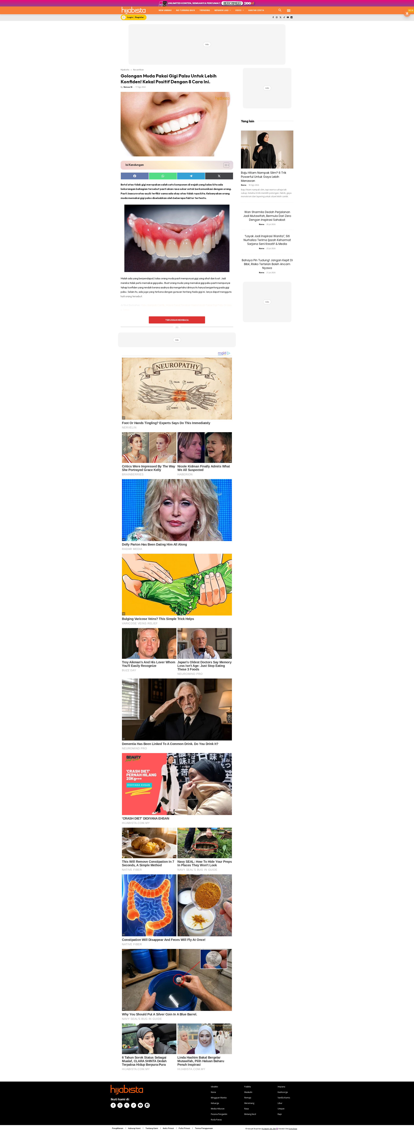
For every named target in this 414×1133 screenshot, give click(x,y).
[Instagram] (277, 17)
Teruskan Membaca (177, 320)
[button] (280, 10)
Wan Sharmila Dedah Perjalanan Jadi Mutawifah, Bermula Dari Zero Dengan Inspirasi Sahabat (267, 216)
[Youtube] (288, 17)
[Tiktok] (284, 17)
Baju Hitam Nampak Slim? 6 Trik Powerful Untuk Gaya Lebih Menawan (263, 177)
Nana (243, 185)
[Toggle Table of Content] (224, 165)
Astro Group (293, 1129)
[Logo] (134, 10)
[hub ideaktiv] (288, 8)
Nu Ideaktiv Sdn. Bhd (269, 1129)
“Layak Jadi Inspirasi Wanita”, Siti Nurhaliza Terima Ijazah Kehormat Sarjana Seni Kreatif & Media (267, 240)
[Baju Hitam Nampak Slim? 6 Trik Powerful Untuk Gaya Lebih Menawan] (267, 150)
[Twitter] (280, 17)
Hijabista (125, 69)
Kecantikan (138, 69)
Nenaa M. (128, 87)
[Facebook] (273, 17)
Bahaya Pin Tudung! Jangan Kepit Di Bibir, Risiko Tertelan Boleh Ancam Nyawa (267, 264)
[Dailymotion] (291, 17)
